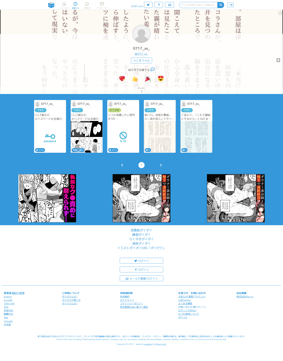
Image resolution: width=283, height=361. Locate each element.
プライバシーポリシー (131, 303)
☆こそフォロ (141, 60)
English (8, 296)
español (8, 300)
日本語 (7, 324)
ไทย (6, 317)
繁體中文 (8, 314)
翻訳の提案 (18, 293)
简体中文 (8, 310)
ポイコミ (183, 317)
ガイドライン (127, 300)
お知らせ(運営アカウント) (192, 296)
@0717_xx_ (141, 53)
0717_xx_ (141, 48)
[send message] (153, 70)
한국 (6, 307)
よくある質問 (185, 303)
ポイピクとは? (69, 296)
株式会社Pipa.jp (244, 296)
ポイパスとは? (69, 303)
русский (8, 321)
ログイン (143, 261)
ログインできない (187, 310)
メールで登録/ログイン (143, 278)
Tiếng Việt (9, 303)
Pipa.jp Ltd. (161, 344)
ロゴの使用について (188, 314)
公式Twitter (184, 300)
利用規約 (124, 296)
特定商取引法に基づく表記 (134, 307)
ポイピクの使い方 (71, 300)
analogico (148, 344)
